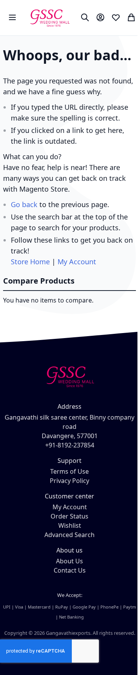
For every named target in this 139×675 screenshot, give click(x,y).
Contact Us (70, 570)
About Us (69, 561)
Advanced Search (69, 534)
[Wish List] (115, 17)
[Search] (85, 17)
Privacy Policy (69, 480)
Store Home (30, 261)
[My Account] (100, 17)
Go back (24, 204)
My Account (77, 261)
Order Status (69, 516)
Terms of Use (69, 471)
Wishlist (69, 525)
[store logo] (49, 17)
